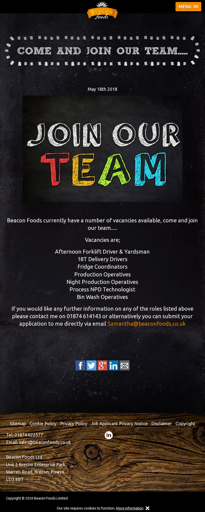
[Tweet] (91, 365)
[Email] (125, 365)
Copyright (185, 423)
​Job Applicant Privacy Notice (119, 423)
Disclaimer (161, 423)
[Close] (148, 508)
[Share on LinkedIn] (113, 365)
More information (130, 508)
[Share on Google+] (103, 365)
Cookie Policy (43, 423)
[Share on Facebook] (81, 365)
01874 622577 (28, 434)
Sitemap (18, 423)
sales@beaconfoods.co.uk (45, 442)
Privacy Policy (73, 423)
